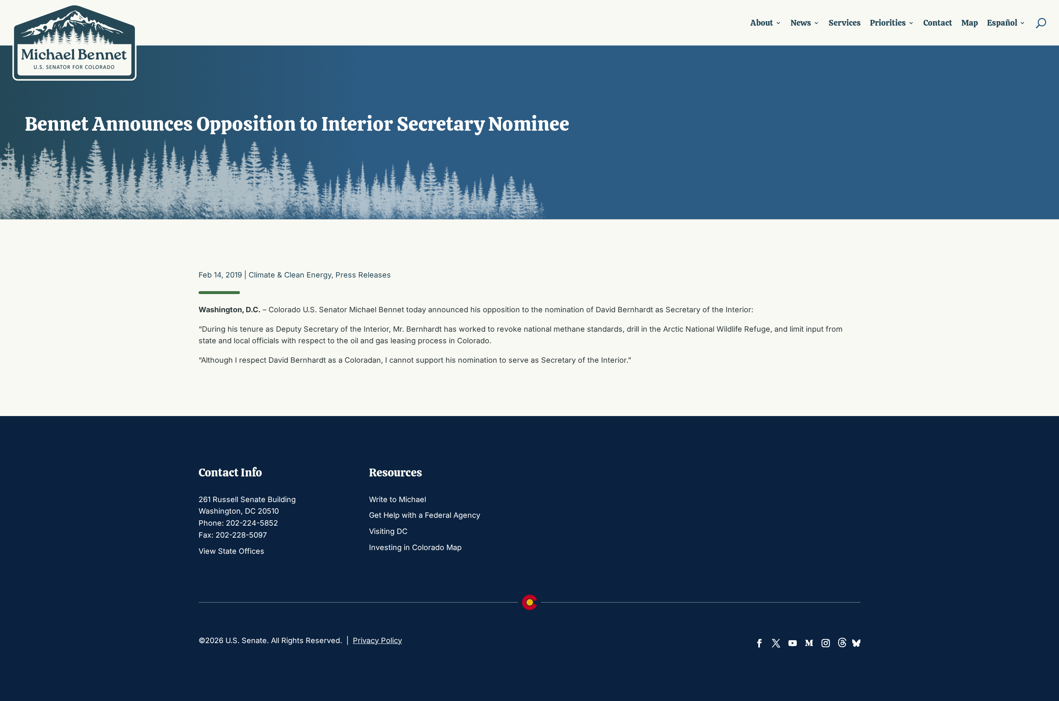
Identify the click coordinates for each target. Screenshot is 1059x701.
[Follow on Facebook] (759, 643)
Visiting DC (388, 531)
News (801, 22)
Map (969, 22)
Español (1002, 22)
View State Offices (231, 551)
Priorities (888, 22)
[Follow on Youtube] (792, 643)
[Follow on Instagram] (825, 643)
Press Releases (363, 274)
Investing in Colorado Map (415, 547)
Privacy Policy (377, 640)
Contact (937, 22)
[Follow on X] (776, 643)
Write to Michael (397, 499)
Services (845, 22)
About (761, 22)
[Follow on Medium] (809, 643)
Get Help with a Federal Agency (424, 515)
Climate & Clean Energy (290, 274)
